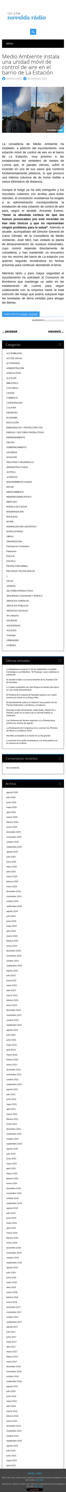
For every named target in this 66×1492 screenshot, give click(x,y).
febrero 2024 (12, 941)
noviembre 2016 (13, 1371)
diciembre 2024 (13, 891)
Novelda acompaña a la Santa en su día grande (28, 736)
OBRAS (10, 536)
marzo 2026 (11, 817)
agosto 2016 (12, 1386)
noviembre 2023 (13, 956)
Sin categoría (12, 615)
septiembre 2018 (14, 1263)
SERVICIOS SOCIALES (17, 611)
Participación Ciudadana (17, 546)
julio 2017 (11, 1332)
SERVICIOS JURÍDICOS (17, 601)
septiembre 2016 (14, 1381)
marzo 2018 (11, 1292)
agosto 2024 (12, 911)
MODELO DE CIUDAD (16, 507)
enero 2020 (11, 1183)
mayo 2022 (11, 1045)
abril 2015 (11, 1465)
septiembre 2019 (14, 1203)
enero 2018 (11, 1302)
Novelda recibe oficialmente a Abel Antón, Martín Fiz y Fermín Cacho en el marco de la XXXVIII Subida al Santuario (31, 713)
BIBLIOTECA (12, 383)
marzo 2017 (11, 1352)
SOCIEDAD (11, 620)
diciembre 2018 (13, 1248)
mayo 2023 (11, 985)
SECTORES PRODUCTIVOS (19, 591)
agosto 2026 (12, 792)
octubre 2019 (12, 1198)
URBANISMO (12, 640)
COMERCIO (12, 398)
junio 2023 (11, 980)
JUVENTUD (11, 477)
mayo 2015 (11, 1460)
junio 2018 (11, 1277)
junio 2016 (11, 1396)
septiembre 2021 (14, 1084)
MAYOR (10, 487)
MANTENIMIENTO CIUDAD (19, 482)
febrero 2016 (12, 1416)
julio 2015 (11, 1451)
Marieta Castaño (14, 78)
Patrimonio (11, 551)
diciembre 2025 (13, 832)
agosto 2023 (12, 971)
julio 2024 (11, 916)
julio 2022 (11, 1035)
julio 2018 (11, 1272)
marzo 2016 (11, 1411)
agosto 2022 (12, 1030)
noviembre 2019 (13, 1193)
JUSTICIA (10, 472)
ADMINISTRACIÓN (15, 368)
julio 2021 (11, 1094)
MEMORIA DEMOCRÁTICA (18, 497)
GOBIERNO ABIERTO (16, 447)
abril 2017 (11, 1347)
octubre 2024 (12, 901)
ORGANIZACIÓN (14, 541)
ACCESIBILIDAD (14, 353)
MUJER (10, 521)
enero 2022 (11, 1065)
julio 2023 (11, 975)
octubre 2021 (12, 1079)
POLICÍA (10, 556)
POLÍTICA (11, 561)
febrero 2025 (12, 881)
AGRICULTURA (13, 373)
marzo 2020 (11, 1173)
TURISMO (11, 635)
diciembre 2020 (13, 1129)
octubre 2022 (12, 1020)
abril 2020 (11, 1168)
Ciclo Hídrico (12, 388)
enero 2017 (11, 1362)
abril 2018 (11, 1287)
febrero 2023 (12, 1000)
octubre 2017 (12, 1317)
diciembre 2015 (13, 1426)
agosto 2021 (12, 1089)
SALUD (9, 581)
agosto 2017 (12, 1327)
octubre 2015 (12, 1436)
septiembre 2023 (14, 966)
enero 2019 (11, 1243)
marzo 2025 (11, 876)
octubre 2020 (12, 1139)
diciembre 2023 (13, 951)
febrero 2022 (12, 1059)
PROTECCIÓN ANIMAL (17, 566)
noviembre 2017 (13, 1312)
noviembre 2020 (13, 1134)
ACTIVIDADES (13, 363)
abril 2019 (11, 1228)
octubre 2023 (12, 961)
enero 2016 (11, 1421)
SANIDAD (11, 586)
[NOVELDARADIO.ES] (33, 22)
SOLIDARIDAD (13, 625)
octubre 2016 (12, 1376)
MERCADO (11, 502)
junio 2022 (11, 1040)
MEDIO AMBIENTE (15, 492)
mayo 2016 (11, 1401)
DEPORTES (12, 413)
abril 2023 (11, 990)
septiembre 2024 (14, 906)
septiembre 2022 (14, 1025)
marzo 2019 (11, 1233)
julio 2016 (11, 1391)
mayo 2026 (11, 807)
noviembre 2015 (13, 1431)
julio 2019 (11, 1213)
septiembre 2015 (14, 1441)
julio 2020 (11, 1154)
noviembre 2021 (13, 1074)
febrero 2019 (12, 1238)
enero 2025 (11, 886)
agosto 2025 (12, 852)
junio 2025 (11, 862)
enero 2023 (11, 1005)
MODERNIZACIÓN (15, 512)
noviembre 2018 (13, 1253)
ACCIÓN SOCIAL (14, 358)
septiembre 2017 (14, 1322)
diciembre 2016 (13, 1366)
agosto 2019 (12, 1208)
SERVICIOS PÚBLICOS (17, 606)
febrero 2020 (12, 1178)
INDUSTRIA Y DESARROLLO (20, 462)
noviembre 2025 (13, 837)
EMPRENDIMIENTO (15, 437)
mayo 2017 (11, 1342)
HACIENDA (11, 452)
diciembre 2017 (13, 1307)
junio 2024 (11, 921)
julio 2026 (11, 797)
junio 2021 (11, 1099)
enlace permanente (54, 320)
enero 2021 (11, 1124)
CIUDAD (23, 314)
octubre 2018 (12, 1258)
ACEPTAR (34, 1490)
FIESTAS (10, 442)
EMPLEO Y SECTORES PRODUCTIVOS (25, 432)
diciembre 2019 (13, 1188)
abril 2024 (11, 931)
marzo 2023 (11, 995)
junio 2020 (11, 1159)
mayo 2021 (11, 1104)
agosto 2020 (12, 1149)
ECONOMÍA (11, 418)
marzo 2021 (11, 1114)
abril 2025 (11, 872)
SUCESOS (33, 314)
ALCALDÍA (11, 378)
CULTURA (11, 408)
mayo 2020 (11, 1164)
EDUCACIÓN (12, 422)
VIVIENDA (11, 645)
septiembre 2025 (14, 847)
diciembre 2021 (13, 1070)
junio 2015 (11, 1456)
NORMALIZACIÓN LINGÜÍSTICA (21, 526)
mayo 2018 (11, 1282)
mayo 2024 (11, 926)
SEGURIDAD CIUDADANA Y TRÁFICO (24, 596)
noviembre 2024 (13, 896)
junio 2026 (11, 802)
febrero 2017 (12, 1357)
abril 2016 (11, 1406)
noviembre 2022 (13, 1015)
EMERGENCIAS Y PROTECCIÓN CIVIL (24, 427)
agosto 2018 (12, 1267)
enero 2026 (11, 827)
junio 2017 (11, 1337)
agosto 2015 (12, 1446)
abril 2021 (11, 1109)
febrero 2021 (12, 1119)
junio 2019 (11, 1218)
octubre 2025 (12, 842)
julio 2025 (11, 857)
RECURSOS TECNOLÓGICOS (20, 571)
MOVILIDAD (12, 517)
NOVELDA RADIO (14, 531)
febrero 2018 (12, 1297)
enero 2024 (11, 946)
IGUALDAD (11, 457)
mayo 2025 (11, 866)
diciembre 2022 (13, 1010)
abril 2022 (11, 1050)
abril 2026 (11, 812)
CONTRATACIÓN (14, 403)
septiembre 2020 (14, 1144)
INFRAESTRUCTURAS (17, 467)
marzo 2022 (11, 1055)
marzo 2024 (11, 936)
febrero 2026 (12, 822)
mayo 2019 (11, 1223)
